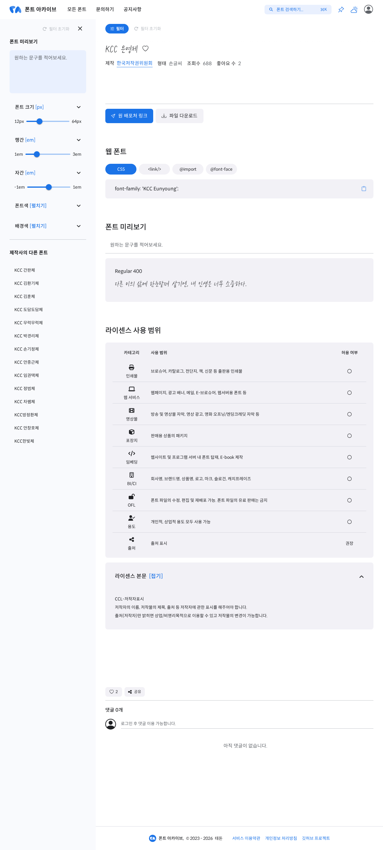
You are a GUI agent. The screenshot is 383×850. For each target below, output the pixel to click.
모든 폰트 (76, 9)
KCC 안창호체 (26, 428)
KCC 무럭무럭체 (28, 322)
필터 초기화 (151, 28)
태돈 (219, 838)
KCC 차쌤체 (24, 401)
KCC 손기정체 (26, 349)
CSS (121, 169)
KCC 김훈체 (24, 296)
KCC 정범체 (24, 388)
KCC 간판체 (24, 270)
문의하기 (105, 9)
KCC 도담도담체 (28, 309)
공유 (137, 691)
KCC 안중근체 (26, 362)
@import (188, 169)
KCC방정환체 (26, 415)
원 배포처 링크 (133, 116)
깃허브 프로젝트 (316, 838)
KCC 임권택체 (26, 375)
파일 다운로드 (183, 116)
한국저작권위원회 (135, 63)
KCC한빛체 (24, 441)
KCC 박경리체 (26, 336)
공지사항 (133, 9)
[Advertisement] (214, 85)
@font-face (221, 169)
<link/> (154, 169)
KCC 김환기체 (26, 283)
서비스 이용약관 (246, 838)
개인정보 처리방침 (281, 838)
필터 (120, 28)
